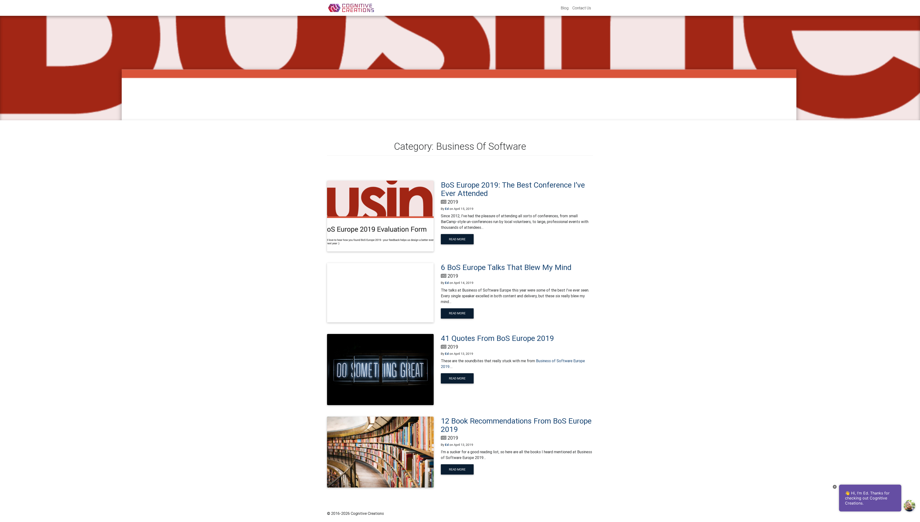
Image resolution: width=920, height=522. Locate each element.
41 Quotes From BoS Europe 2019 (497, 338)
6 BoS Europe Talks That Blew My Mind (506, 267)
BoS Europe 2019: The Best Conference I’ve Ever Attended (513, 189)
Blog (565, 8)
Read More (457, 239)
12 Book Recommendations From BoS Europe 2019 (516, 425)
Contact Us (581, 8)
